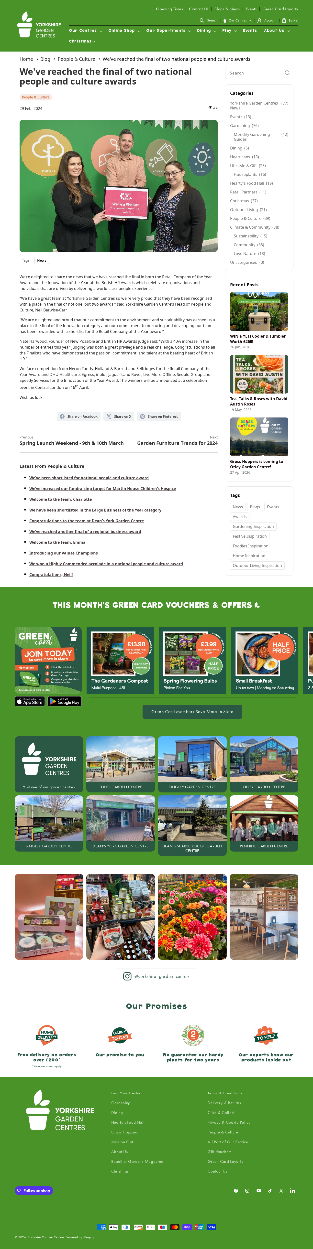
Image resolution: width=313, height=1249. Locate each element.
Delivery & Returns (224, 1102)
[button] (208, 20)
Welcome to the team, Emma (57, 542)
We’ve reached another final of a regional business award (85, 531)
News (41, 260)
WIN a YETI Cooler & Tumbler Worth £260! (258, 338)
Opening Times (169, 8)
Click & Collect (221, 1112)
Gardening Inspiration (253, 526)
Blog (45, 59)
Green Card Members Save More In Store (192, 711)
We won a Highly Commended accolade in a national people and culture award (106, 563)
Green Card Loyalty (280, 8)
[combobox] (259, 73)
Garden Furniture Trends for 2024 (177, 440)
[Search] (287, 72)
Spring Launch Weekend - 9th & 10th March (72, 440)
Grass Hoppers (124, 1132)
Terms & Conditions (225, 1092)
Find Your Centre (126, 1092)
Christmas (120, 1171)
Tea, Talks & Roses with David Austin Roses (258, 401)
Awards (240, 516)
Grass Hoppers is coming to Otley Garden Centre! (256, 464)
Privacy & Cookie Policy (229, 1122)
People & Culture (76, 59)
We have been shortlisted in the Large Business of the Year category (95, 510)
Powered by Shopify (80, 1237)
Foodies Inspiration (250, 546)
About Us (119, 1151)
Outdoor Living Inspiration (257, 565)
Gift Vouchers (219, 1151)
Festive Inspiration (250, 536)
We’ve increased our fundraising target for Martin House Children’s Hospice (102, 488)
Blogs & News (227, 8)
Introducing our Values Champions (63, 553)
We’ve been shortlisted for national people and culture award (89, 477)
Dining (117, 1112)
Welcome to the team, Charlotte (60, 499)
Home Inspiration (249, 555)
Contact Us (199, 8)
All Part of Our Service (228, 1141)
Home (26, 59)
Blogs (255, 507)
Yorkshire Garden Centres (46, 1237)
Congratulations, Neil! (51, 574)
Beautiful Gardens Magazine (137, 1161)
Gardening (121, 1102)
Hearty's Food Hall (128, 1122)
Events (251, 8)
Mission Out (122, 1141)
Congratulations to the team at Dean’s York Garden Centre (86, 520)
